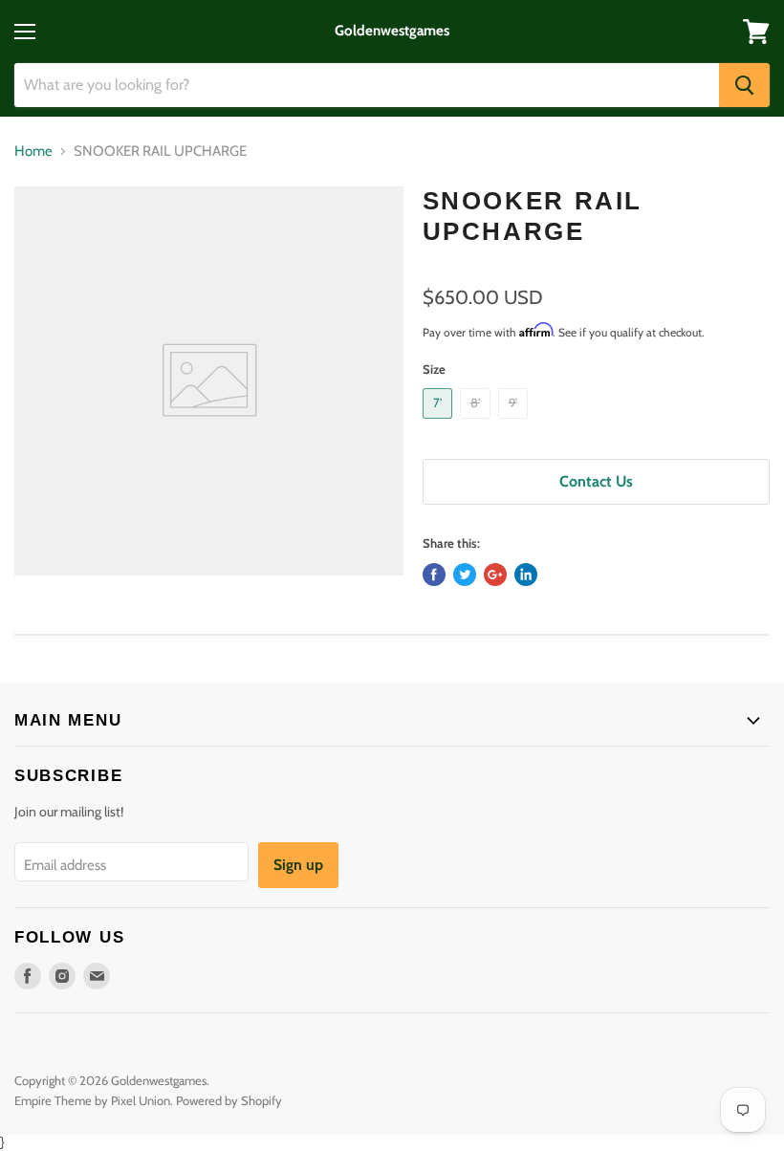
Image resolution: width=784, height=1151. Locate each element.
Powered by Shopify (229, 1100)
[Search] (744, 85)
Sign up (298, 865)
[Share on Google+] (495, 574)
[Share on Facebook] (434, 574)
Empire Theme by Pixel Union (92, 1100)
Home (33, 151)
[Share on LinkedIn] (525, 574)
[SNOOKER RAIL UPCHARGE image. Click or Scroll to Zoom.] (208, 381)
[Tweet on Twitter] (464, 574)
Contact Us (596, 481)
